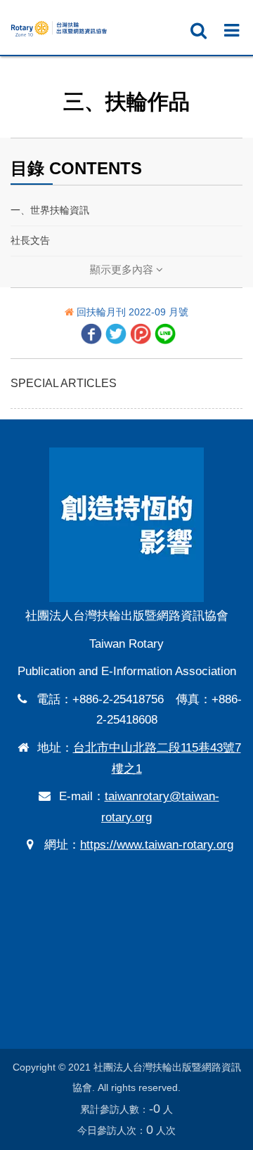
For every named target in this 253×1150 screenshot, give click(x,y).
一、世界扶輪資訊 (50, 210)
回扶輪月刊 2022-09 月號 (132, 312)
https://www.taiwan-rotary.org (156, 844)
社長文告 (30, 240)
